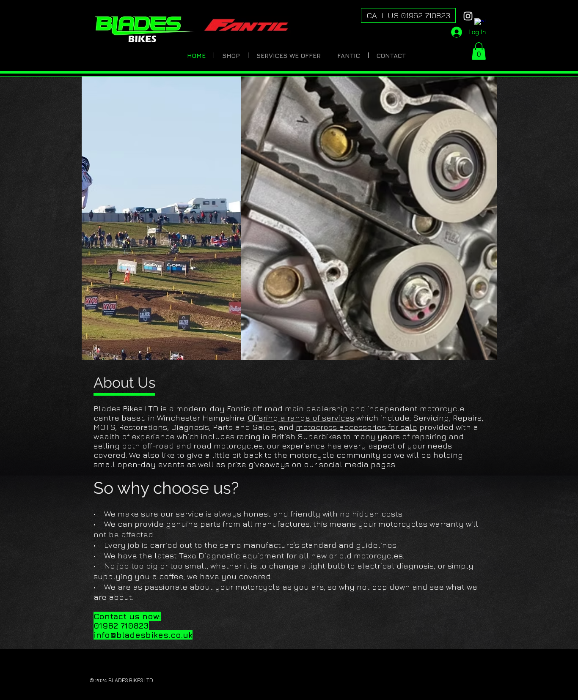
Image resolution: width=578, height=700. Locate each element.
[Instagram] (468, 16)
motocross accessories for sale (356, 427)
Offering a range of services (301, 417)
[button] (478, 51)
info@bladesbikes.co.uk (143, 635)
